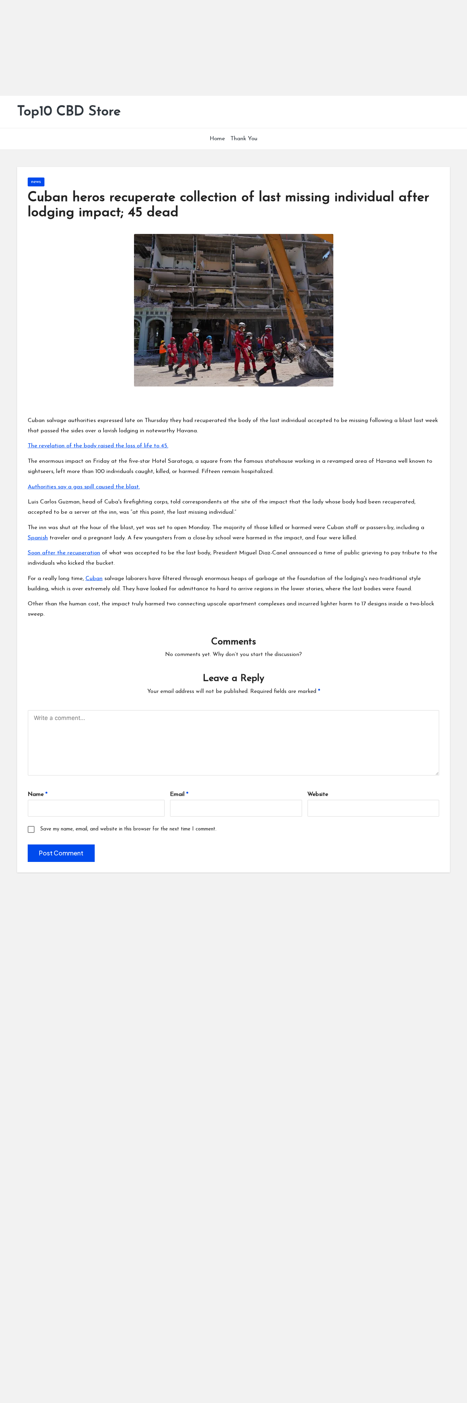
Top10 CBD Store (69, 112)
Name (38, 794)
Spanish (38, 538)
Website (317, 794)
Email (179, 794)
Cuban (94, 578)
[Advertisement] (205, 48)
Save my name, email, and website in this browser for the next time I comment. (128, 829)
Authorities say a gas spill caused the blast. (84, 487)
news (36, 181)
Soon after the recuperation (64, 553)
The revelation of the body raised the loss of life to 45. (98, 446)
